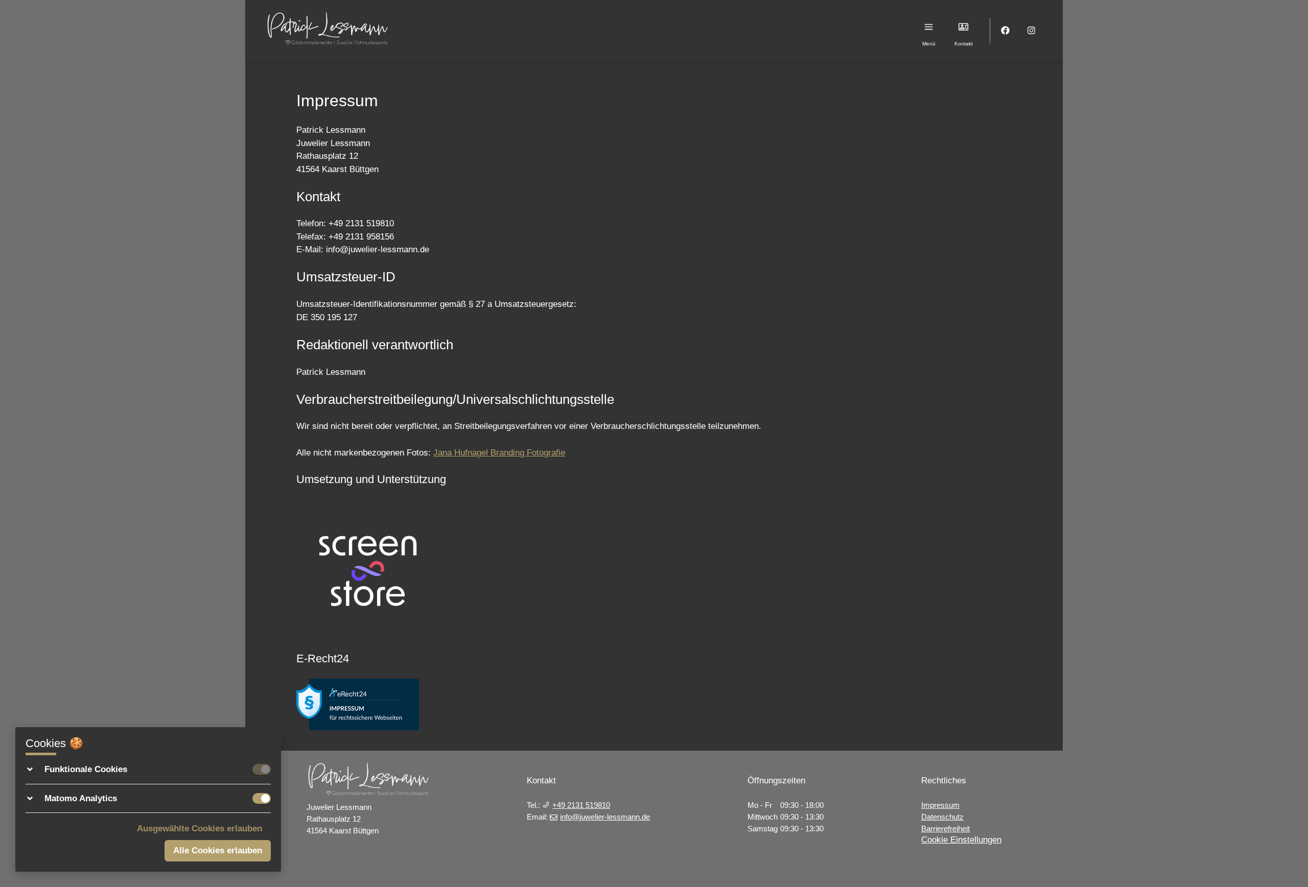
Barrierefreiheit (945, 828)
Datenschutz (942, 816)
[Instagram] (1032, 31)
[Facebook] (1006, 31)
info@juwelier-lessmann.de (605, 816)
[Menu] (929, 27)
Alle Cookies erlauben (217, 850)
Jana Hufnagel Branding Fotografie (499, 453)
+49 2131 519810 (581, 805)
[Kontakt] (964, 27)
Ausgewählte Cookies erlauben (199, 828)
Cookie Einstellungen (961, 840)
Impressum (940, 805)
